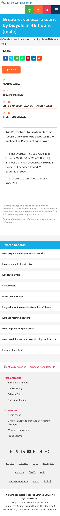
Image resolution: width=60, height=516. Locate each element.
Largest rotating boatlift (16, 318)
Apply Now (11, 70)
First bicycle (9, 286)
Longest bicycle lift (13, 350)
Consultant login (17, 400)
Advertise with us (20, 430)
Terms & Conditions (18, 383)
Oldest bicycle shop (13, 296)
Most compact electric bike (17, 264)
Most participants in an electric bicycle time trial (29, 339)
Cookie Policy (15, 388)
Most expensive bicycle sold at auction (23, 253)
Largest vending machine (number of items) (26, 307)
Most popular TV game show (18, 329)
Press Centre (15, 436)
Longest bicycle (11, 275)
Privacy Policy (15, 394)
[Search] (47, 9)
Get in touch (14, 415)
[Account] (38, 9)
